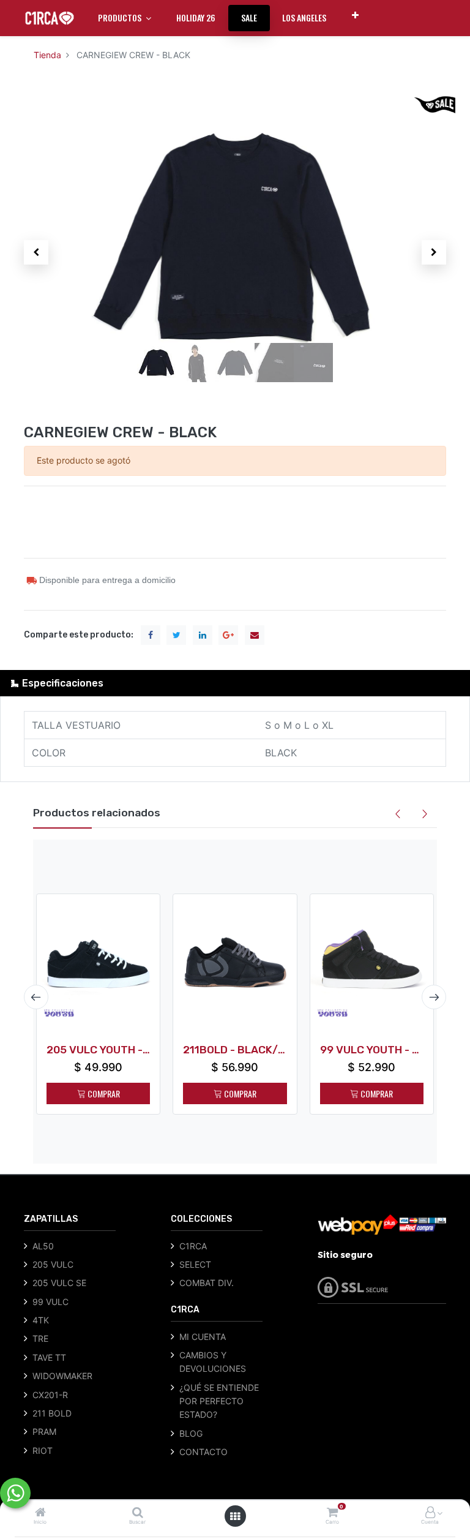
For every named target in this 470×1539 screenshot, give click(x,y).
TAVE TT (49, 1357)
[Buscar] (137, 1513)
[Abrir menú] (235, 1516)
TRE (40, 1338)
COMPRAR (103, 1093)
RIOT (42, 1450)
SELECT (195, 1264)
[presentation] (36, 997)
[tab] (235, 683)
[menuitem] (195, 18)
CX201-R (50, 1395)
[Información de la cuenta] (430, 1513)
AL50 (43, 1246)
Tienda (47, 55)
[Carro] (332, 1513)
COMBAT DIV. (206, 1282)
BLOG (191, 1433)
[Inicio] (40, 1513)
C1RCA (193, 1246)
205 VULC (52, 1264)
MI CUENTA (202, 1336)
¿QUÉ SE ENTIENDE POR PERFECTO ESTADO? (219, 1401)
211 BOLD (52, 1413)
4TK (40, 1320)
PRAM (44, 1431)
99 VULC (50, 1301)
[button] (355, 15)
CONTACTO (203, 1452)
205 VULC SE (59, 1282)
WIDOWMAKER (62, 1376)
